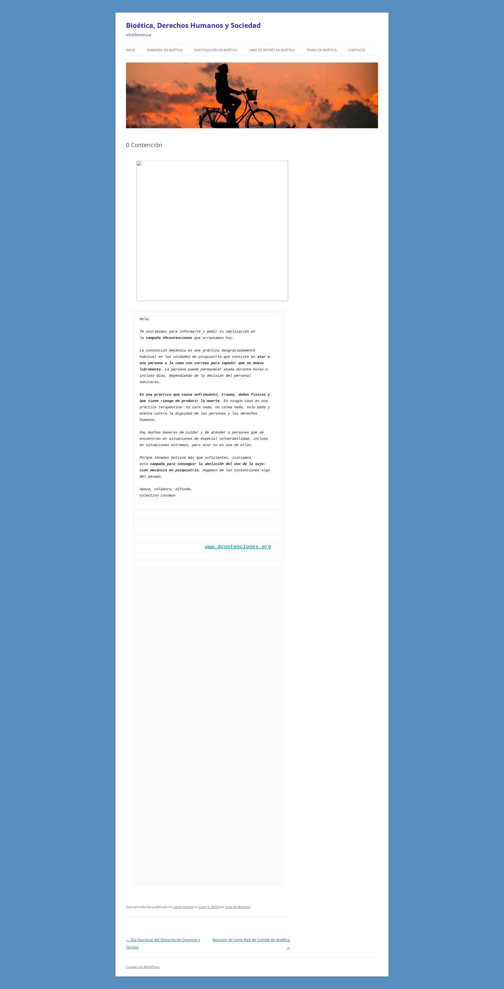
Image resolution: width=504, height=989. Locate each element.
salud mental (183, 906)
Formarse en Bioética (165, 50)
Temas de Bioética (322, 50)
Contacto (356, 50)
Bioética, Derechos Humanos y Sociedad (193, 25)
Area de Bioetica (237, 906)
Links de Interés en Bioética (272, 50)
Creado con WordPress (143, 967)
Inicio (130, 50)
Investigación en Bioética (215, 50)
